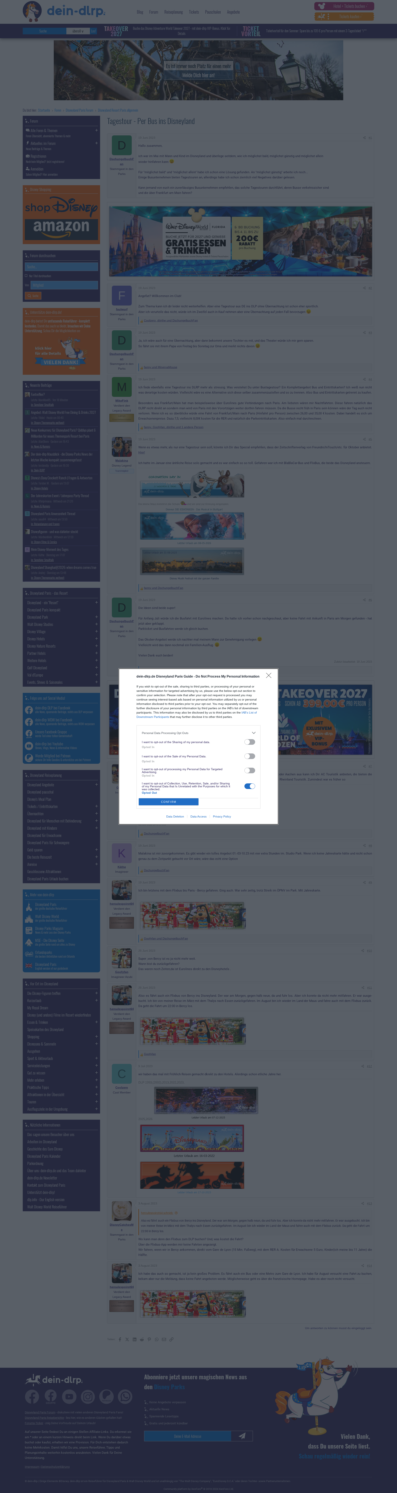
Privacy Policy (222, 816)
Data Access (198, 816)
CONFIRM (168, 801)
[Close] (270, 677)
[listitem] (198, 733)
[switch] (249, 742)
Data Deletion (175, 816)
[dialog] (198, 746)
